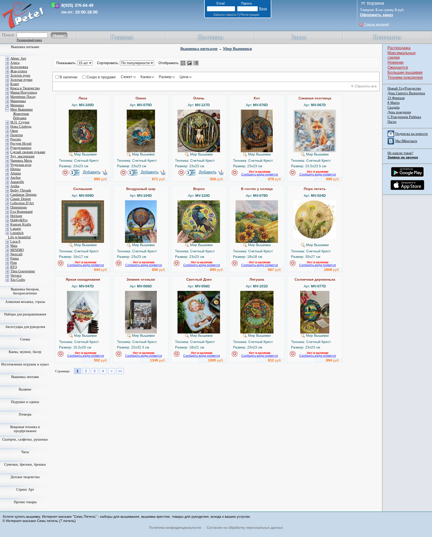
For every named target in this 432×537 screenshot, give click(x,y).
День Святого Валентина (406, 93)
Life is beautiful (19, 237)
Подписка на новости (411, 134)
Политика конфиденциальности (175, 527)
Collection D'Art (22, 203)
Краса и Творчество (25, 88)
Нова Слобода (20, 126)
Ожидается (398, 67)
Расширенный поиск (29, 40)
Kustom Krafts (20, 224)
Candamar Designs (23, 195)
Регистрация (249, 15)
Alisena (15, 173)
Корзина (375, 3)
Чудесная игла (20, 165)
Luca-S (15, 241)
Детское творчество (25, 477)
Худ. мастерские (22, 156)
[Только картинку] (189, 63)
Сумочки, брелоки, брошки (25, 464)
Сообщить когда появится (259, 174)
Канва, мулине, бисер (25, 352)
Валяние (25, 389)
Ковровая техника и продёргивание (25, 429)
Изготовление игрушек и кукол (25, 364)
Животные (21, 114)
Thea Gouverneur (22, 271)
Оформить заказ (376, 15)
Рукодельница (20, 148)
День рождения (399, 112)
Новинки (396, 62)
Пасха (392, 122)
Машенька (18, 101)
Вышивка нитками (199, 48)
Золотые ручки (21, 80)
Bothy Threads (20, 190)
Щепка (15, 169)
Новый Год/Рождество (404, 88)
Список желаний (376, 24)
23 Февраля (396, 98)
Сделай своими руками (27, 152)
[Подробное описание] (196, 63)
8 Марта (394, 103)
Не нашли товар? (400, 153)
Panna (14, 258)
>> (120, 371)
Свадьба (394, 107)
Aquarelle (17, 182)
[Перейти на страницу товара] (83, 112)
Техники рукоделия (405, 77)
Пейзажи (19, 118)
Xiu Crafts (17, 280)
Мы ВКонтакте (406, 141)
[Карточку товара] (183, 63)
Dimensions (18, 207)
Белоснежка (19, 67)
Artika (14, 186)
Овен (14, 131)
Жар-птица (18, 71)
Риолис (15, 139)
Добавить (91, 172)
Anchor (15, 178)
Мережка (17, 105)
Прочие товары (25, 502)
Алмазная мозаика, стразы (25, 302)
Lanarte (15, 229)
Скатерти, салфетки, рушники (25, 439)
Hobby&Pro (19, 220)
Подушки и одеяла (25, 402)
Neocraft (16, 254)
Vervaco (16, 275)
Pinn (13, 263)
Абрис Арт (18, 58)
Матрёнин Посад (23, 97)
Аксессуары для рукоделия (25, 327)
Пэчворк (25, 414)
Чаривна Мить (21, 160)
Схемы (25, 339)
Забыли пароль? (225, 15)
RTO (13, 267)
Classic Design (20, 199)
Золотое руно (20, 75)
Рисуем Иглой (21, 143)
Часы (25, 452)
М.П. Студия (19, 122)
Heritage (16, 216)
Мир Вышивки (237, 48)
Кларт (14, 84)
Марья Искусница (23, 92)
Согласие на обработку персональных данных (245, 527)
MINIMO (17, 250)
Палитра (16, 135)
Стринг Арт (25, 489)
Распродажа (399, 48)
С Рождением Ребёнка (404, 117)
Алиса (15, 63)
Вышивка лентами (25, 377)
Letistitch (17, 233)
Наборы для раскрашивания (25, 314)
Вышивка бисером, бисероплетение (25, 291)
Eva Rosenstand (21, 212)
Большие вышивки (405, 72)
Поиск (8, 34)
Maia (13, 246)
